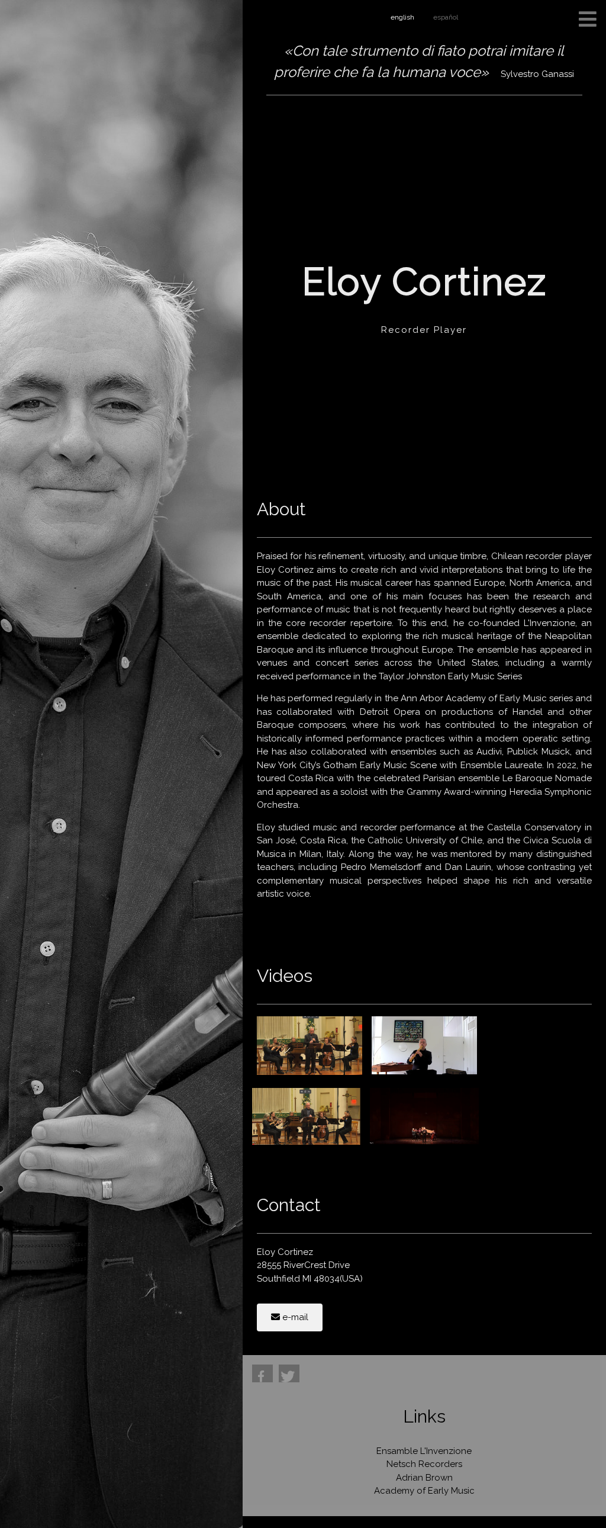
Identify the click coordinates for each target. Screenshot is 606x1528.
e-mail (294, 1317)
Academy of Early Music (424, 1490)
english (402, 17)
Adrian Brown (424, 1477)
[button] (262, 1373)
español (445, 17)
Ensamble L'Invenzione (424, 1451)
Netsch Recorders (424, 1464)
